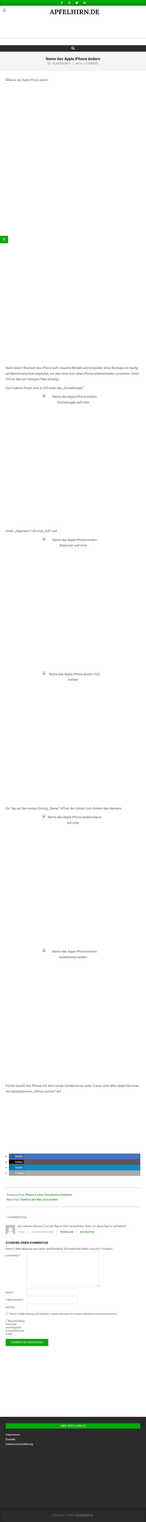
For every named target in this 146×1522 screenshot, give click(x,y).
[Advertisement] (73, 1123)
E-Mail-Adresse (15, 1299)
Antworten (87, 1232)
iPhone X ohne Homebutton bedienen (48, 1194)
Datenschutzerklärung (19, 1444)
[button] (16, 1156)
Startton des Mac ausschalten (39, 1199)
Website (10, 1307)
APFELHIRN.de (84, 1515)
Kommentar (13, 1255)
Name (10, 1292)
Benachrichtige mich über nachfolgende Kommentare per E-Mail (15, 1327)
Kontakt (10, 1439)
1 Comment (91, 63)
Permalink (66, 1232)
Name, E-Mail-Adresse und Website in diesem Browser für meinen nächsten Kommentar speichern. (64, 1313)
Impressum (13, 1434)
